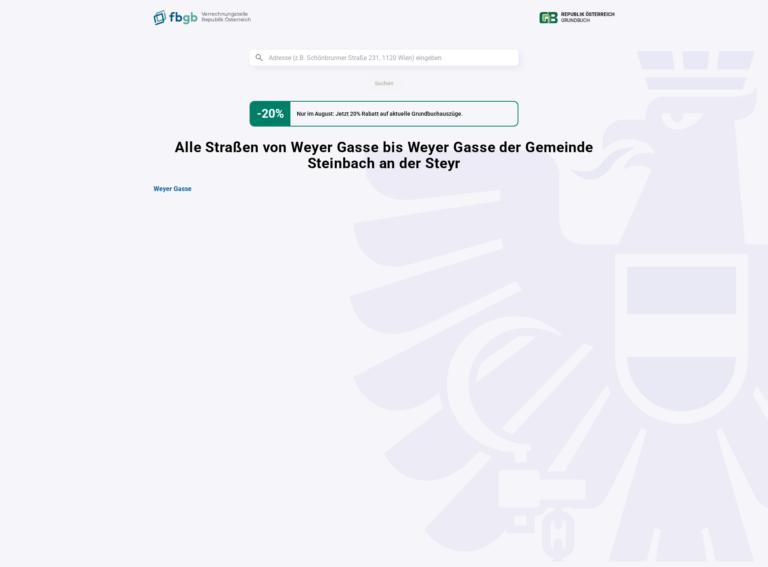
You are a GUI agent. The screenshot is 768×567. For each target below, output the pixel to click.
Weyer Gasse (173, 189)
